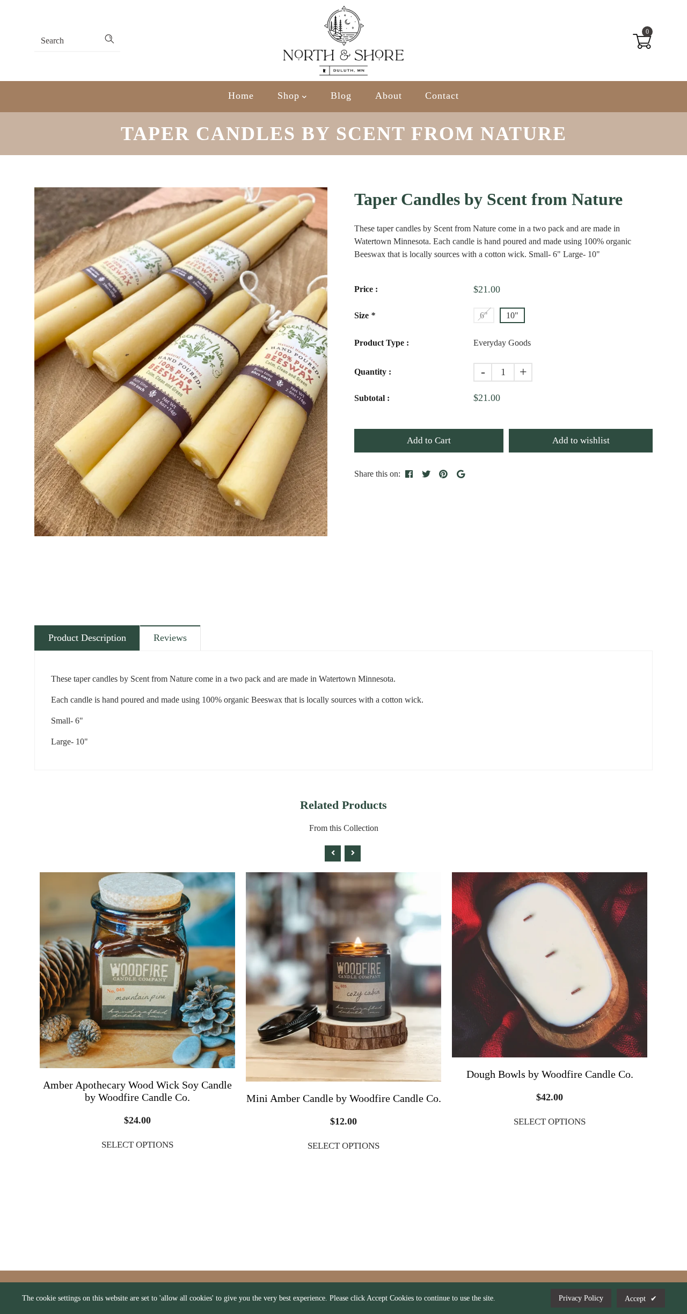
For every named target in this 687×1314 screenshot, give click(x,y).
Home (241, 95)
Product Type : (381, 342)
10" (512, 315)
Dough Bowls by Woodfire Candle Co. (549, 1074)
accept (641, 1299)
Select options (137, 1145)
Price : (366, 289)
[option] (180, 361)
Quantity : (372, 371)
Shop (290, 95)
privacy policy (581, 1298)
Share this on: (377, 473)
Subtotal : (372, 398)
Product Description (87, 637)
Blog (341, 95)
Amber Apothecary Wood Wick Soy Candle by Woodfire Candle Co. (137, 1091)
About (388, 95)
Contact (441, 95)
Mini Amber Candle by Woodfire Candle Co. (343, 1098)
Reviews (170, 637)
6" (484, 315)
